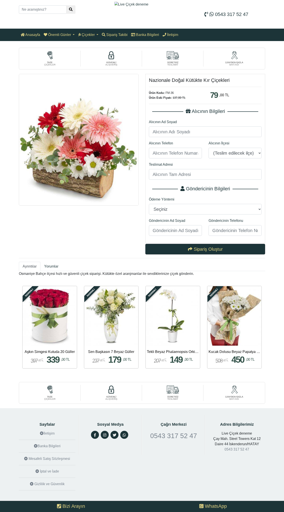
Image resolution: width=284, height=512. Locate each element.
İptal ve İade (49, 471)
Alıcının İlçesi (219, 143)
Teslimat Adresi (161, 164)
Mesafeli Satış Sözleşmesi (49, 459)
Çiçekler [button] (88, 35)
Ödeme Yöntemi (161, 199)
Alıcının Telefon (161, 143)
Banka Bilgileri (147, 35)
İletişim (172, 35)
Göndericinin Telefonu (226, 221)
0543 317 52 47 (231, 14)
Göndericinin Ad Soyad (167, 221)
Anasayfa (32, 35)
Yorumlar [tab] (51, 266)
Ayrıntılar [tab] (30, 266)
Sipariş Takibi (116, 35)
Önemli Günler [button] (59, 35)
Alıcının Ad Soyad (163, 122)
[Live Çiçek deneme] (131, 4)
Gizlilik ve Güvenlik (49, 484)
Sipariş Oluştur (207, 249)
